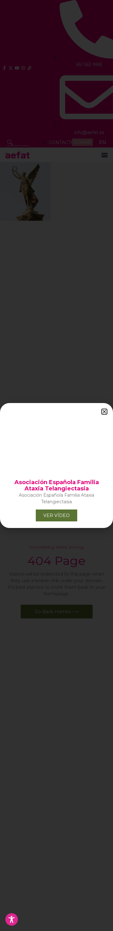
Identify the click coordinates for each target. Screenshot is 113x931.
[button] (104, 411)
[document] (56, 465)
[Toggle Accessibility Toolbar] (12, 919)
